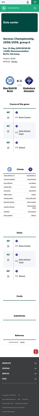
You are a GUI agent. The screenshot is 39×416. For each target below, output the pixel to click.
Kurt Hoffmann (8, 183)
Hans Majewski (31, 179)
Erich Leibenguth (31, 198)
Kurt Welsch (32, 183)
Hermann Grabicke (9, 179)
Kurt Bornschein (8, 198)
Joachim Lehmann (9, 207)
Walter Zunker (8, 194)
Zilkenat (22, 147)
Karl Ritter (6, 211)
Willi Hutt (33, 187)
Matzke (14, 62)
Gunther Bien (8, 187)
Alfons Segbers (8, 215)
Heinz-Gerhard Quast (24, 132)
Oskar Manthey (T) (9, 175)
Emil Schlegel (32, 211)
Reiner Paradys (25, 117)
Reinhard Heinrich (9, 202)
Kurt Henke (7, 190)
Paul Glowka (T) (31, 175)
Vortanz (33, 194)
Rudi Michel (32, 190)
